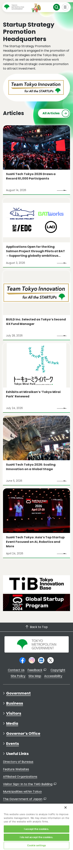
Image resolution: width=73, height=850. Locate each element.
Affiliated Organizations (20, 777)
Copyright (58, 670)
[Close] (65, 807)
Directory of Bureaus (18, 762)
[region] (36, 826)
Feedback (35, 670)
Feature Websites (16, 769)
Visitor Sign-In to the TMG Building (27, 784)
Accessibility (53, 676)
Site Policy (18, 676)
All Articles (51, 113)
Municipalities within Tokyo (22, 791)
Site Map (34, 676)
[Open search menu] (56, 7)
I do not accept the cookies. (36, 837)
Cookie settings (36, 845)
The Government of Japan (22, 799)
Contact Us (16, 670)
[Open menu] (65, 7)
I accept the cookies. (36, 828)
